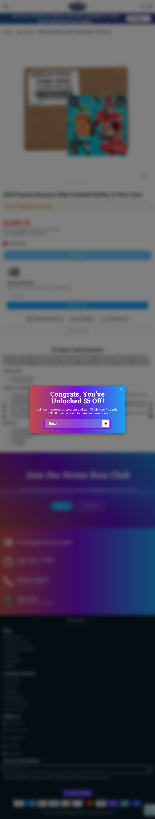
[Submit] (105, 423)
